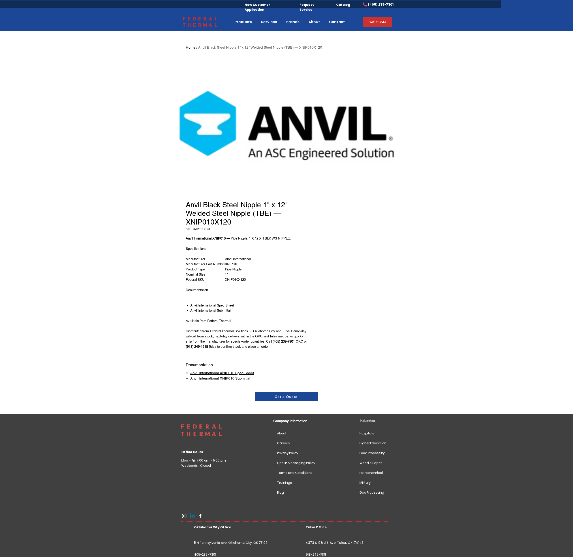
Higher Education (372, 443)
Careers (283, 443)
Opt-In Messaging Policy (293, 463)
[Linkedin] (192, 516)
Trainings (284, 482)
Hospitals (366, 433)
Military (365, 482)
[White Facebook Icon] (200, 516)
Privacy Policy (287, 453)
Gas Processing (371, 492)
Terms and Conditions (293, 473)
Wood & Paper (370, 463)
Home (190, 47)
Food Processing (372, 453)
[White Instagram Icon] (184, 516)
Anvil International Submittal (210, 310)
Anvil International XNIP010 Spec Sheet (222, 373)
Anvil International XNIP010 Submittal (220, 378)
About (281, 433)
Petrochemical (371, 473)
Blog (280, 492)
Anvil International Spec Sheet (212, 305)
